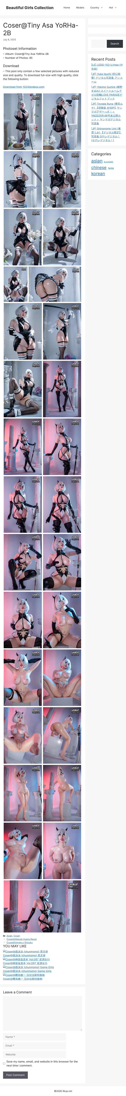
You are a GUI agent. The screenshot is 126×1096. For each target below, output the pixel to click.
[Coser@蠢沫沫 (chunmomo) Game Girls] (28, 967)
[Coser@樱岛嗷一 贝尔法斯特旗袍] (24, 975)
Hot (111, 7)
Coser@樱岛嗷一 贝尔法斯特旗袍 (22, 978)
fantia (111, 168)
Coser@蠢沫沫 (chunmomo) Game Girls (27, 971)
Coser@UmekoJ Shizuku (20, 942)
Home (67, 7)
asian (96, 161)
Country (94, 7)
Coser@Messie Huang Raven (22, 939)
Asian (9, 935)
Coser (17, 935)
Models (80, 7)
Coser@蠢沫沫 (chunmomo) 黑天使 (24, 955)
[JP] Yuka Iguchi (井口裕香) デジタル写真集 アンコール (106, 77)
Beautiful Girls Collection (30, 7)
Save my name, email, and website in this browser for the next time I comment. (42, 1063)
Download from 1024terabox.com (23, 86)
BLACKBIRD (108, 162)
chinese (98, 167)
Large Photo (11, 149)
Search (114, 43)
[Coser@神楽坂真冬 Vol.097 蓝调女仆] (26, 959)
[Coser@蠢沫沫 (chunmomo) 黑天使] (25, 951)
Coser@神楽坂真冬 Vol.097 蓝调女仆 (25, 963)
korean (98, 173)
